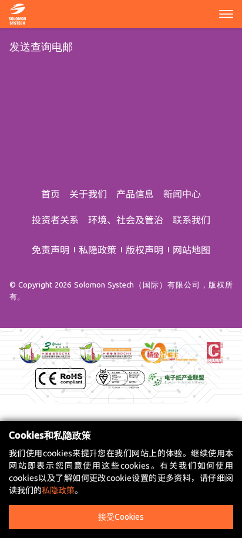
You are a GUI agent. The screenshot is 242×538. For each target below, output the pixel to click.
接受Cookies (121, 517)
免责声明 (50, 249)
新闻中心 (182, 193)
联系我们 (191, 219)
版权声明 (144, 249)
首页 (50, 193)
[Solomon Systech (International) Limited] (17, 12)
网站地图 (191, 249)
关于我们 (88, 193)
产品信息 (135, 193)
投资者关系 (55, 219)
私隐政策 (97, 249)
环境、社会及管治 (125, 219)
